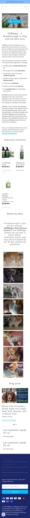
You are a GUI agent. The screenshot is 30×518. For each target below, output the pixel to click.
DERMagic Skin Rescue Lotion (20, 164)
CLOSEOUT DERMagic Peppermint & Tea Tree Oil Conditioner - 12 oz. (8, 198)
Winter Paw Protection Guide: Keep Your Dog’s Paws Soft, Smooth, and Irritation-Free (14, 410)
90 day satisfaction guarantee (17, 243)
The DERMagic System (6, 164)
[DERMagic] (15, 6)
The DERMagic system (15, 231)
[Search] (6, 6)
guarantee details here (9, 134)
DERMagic (9, 507)
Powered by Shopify (12, 514)
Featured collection (15, 139)
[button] (6, 167)
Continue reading (9, 420)
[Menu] (2, 6)
